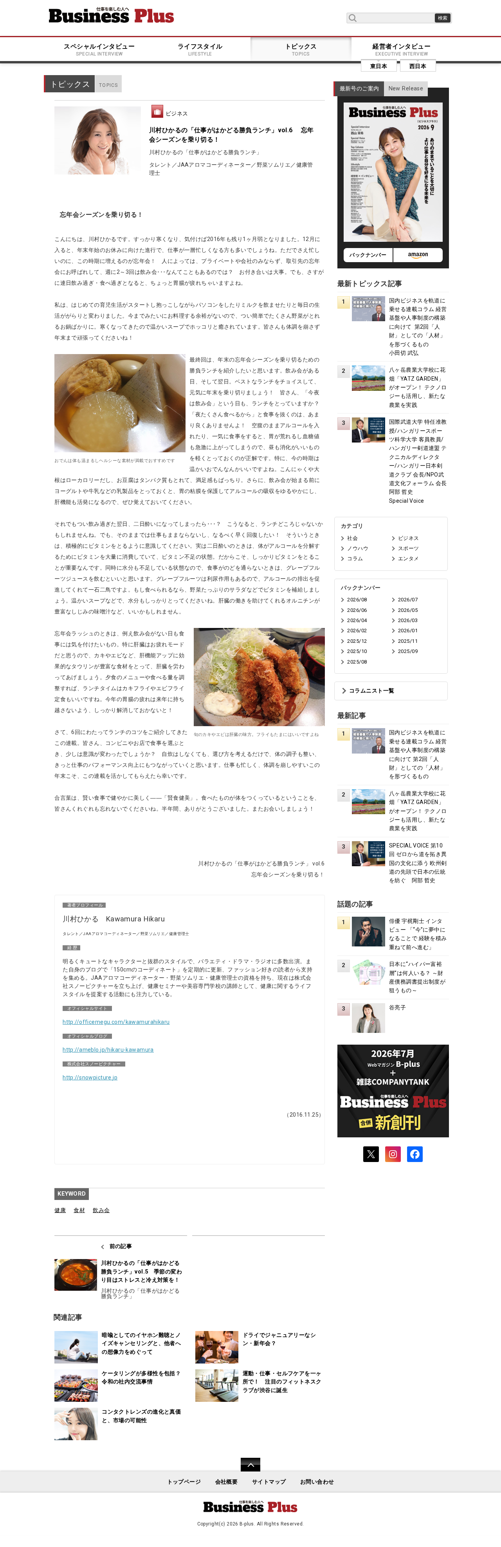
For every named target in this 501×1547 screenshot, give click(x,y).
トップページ (184, 1482)
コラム (355, 558)
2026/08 (357, 600)
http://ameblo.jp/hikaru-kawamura (108, 1050)
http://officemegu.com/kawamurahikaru (116, 1022)
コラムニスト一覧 (371, 690)
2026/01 (408, 630)
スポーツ (408, 548)
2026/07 (408, 600)
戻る (246, 1469)
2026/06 (357, 610)
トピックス (301, 50)
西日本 (417, 66)
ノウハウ (357, 548)
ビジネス (177, 113)
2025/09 (408, 651)
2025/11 (408, 641)
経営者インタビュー (402, 50)
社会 (352, 538)
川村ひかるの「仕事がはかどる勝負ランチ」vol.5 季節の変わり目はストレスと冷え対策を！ (141, 1271)
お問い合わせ (317, 1482)
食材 (79, 1210)
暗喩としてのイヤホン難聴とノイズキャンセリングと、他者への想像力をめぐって (141, 1343)
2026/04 (357, 620)
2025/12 (357, 641)
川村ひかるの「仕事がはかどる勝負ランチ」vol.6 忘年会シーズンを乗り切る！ (231, 134)
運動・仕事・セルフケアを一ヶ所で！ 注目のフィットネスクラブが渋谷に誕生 (282, 1382)
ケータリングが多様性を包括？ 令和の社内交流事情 (144, 1377)
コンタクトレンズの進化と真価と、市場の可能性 (141, 1416)
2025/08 (357, 662)
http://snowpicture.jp (90, 1077)
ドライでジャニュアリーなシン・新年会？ (279, 1339)
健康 (60, 1210)
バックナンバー (368, 255)
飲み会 (101, 1210)
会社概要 (226, 1482)
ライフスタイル (200, 50)
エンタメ (408, 558)
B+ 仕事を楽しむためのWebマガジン (111, 15)
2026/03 (408, 620)
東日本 (378, 66)
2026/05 (408, 610)
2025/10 (357, 651)
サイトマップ (269, 1482)
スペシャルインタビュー (99, 50)
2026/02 (357, 630)
